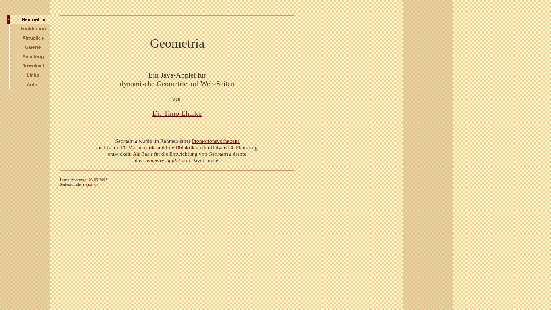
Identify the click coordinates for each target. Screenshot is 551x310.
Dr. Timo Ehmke (177, 113)
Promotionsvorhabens (216, 141)
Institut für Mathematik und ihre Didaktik (149, 148)
